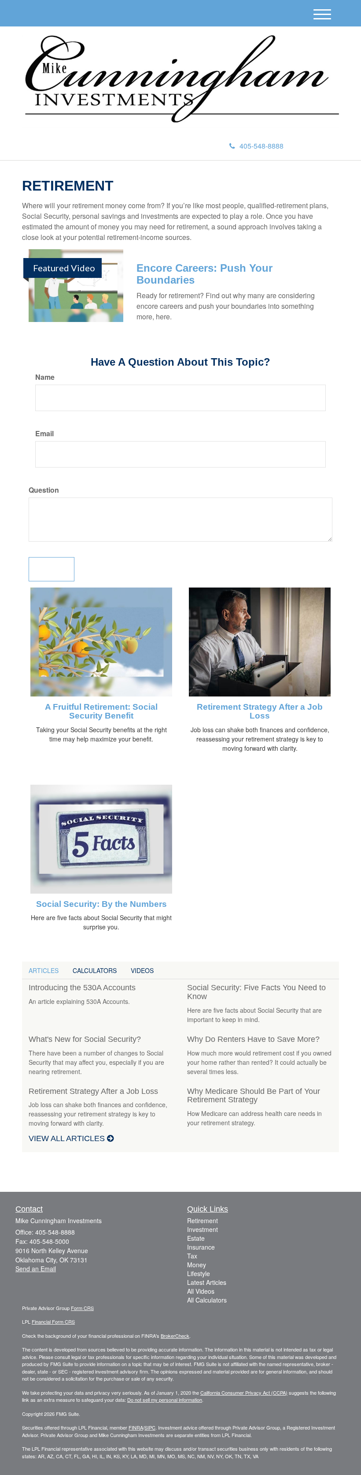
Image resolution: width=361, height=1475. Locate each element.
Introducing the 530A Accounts (82, 987)
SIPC (149, 1427)
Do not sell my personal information (164, 1399)
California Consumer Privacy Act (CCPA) (243, 1392)
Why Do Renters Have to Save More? (253, 1039)
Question (44, 490)
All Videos (200, 1291)
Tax (192, 1255)
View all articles (68, 1138)
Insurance (201, 1247)
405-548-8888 (261, 146)
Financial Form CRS (53, 1321)
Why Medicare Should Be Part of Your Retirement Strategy (253, 1095)
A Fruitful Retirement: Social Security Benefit (101, 711)
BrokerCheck (175, 1335)
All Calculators (207, 1299)
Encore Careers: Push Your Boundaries (204, 273)
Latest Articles (206, 1282)
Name (45, 377)
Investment (202, 1229)
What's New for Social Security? (85, 1039)
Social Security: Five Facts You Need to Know (256, 992)
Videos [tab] (142, 970)
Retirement (202, 1220)
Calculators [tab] (95, 970)
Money (196, 1264)
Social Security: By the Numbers (101, 904)
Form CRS (82, 1307)
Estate (196, 1238)
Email (44, 433)
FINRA (136, 1427)
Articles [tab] (44, 970)
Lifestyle (198, 1273)
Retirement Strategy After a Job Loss (260, 711)
